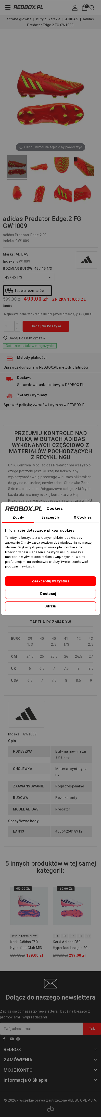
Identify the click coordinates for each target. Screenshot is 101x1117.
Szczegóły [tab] (50, 517)
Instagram (19, 1039)
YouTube (13, 1039)
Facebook (6, 1039)
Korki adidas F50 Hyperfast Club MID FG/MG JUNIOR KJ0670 (26, 945)
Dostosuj (48, 594)
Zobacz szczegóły (41, 910)
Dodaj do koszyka (46, 326)
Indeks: (9, 261)
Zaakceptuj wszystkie (50, 581)
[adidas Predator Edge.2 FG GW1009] (17, 167)
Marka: (9, 254)
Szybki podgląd (41, 900)
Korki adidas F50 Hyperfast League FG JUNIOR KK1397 (70, 945)
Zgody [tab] (18, 517)
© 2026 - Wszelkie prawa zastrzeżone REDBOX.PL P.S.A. (50, 1100)
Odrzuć (50, 606)
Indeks (14, 734)
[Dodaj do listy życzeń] (41, 890)
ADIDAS (22, 254)
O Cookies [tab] (83, 517)
